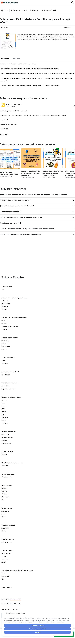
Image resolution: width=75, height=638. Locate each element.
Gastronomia (5, 346)
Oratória (4, 329)
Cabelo (3, 488)
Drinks (3, 343)
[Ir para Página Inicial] (10, 2)
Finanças (4, 440)
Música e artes (6, 508)
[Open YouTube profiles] (15, 603)
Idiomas (3, 412)
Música (3, 517)
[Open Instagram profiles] (19, 603)
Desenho (4, 514)
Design (3, 361)
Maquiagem (5, 497)
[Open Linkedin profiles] (11, 603)
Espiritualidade (6, 304)
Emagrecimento (6, 553)
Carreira (3, 321)
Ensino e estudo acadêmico (11, 397)
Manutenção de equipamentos (12, 463)
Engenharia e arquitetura (10, 383)
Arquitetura (5, 386)
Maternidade (5, 375)
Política (3, 420)
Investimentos (6, 443)
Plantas (3, 531)
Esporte (4, 556)
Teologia (4, 309)
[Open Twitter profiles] (7, 603)
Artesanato (5, 511)
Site (2, 579)
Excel (3, 573)
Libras (3, 415)
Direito (3, 403)
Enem (3, 409)
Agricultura (5, 528)
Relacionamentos (7, 539)
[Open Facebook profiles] (3, 603)
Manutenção (5, 466)
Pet (2, 289)
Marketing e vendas (8, 474)
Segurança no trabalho (8, 389)
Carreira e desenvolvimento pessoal (14, 318)
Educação (4, 406)
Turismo (4, 454)
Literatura (4, 417)
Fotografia (4, 363)
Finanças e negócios (8, 432)
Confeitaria (4, 341)
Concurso (4, 400)
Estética (4, 491)
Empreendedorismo (7, 437)
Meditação (4, 306)
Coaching (4, 324)
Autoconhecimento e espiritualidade (14, 298)
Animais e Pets (6, 287)
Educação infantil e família (10, 372)
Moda (3, 500)
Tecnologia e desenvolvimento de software (17, 571)
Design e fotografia (8, 358)
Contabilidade (5, 435)
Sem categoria (6, 588)
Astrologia (4, 301)
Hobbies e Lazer (7, 452)
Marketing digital (6, 477)
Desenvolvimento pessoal (9, 326)
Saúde (3, 562)
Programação (5, 576)
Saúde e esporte (7, 551)
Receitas (4, 349)
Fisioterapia (5, 559)
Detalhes (16, 59)
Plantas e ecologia (8, 525)
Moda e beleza (6, 485)
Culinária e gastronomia (9, 338)
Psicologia (4, 423)
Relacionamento (6, 542)
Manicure (4, 494)
